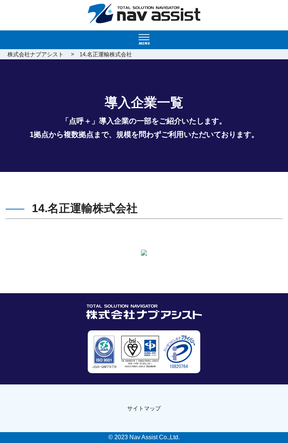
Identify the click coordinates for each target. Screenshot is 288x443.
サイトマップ (144, 408)
